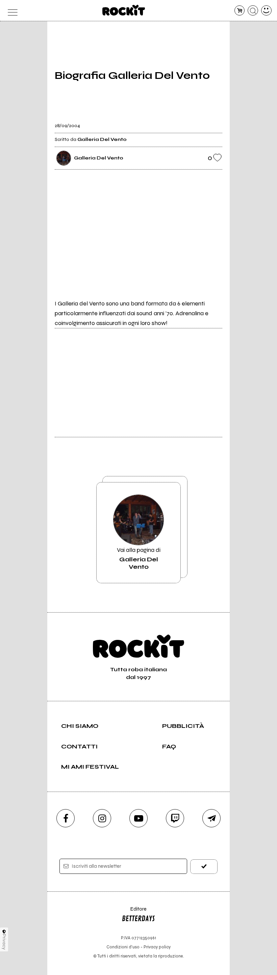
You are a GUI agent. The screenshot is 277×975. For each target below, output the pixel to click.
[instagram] (102, 818)
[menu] (10, 10)
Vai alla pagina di (138, 558)
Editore (134, 912)
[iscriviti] (204, 866)
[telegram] (211, 818)
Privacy (4, 942)
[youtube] (138, 818)
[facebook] (65, 818)
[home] (123, 10)
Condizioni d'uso (123, 946)
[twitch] (175, 818)
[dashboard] (266, 10)
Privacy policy (157, 946)
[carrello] (239, 10)
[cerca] (253, 10)
